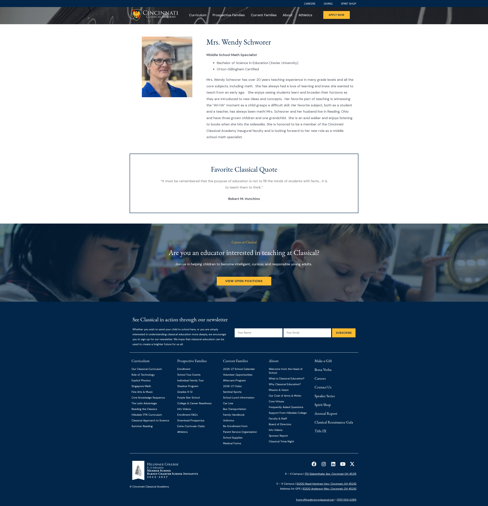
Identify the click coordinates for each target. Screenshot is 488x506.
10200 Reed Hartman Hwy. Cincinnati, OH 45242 (326, 483)
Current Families (264, 15)
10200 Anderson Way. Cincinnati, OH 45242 (329, 488)
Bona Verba (323, 369)
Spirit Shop (323, 404)
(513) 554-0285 (346, 499)
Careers (320, 378)
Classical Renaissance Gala (334, 422)
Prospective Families (229, 15)
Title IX (320, 430)
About (287, 15)
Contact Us (323, 387)
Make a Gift (323, 360)
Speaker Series (325, 395)
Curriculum (197, 15)
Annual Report (326, 413)
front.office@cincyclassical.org (315, 499)
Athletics (305, 15)
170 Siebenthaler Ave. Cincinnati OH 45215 (330, 474)
